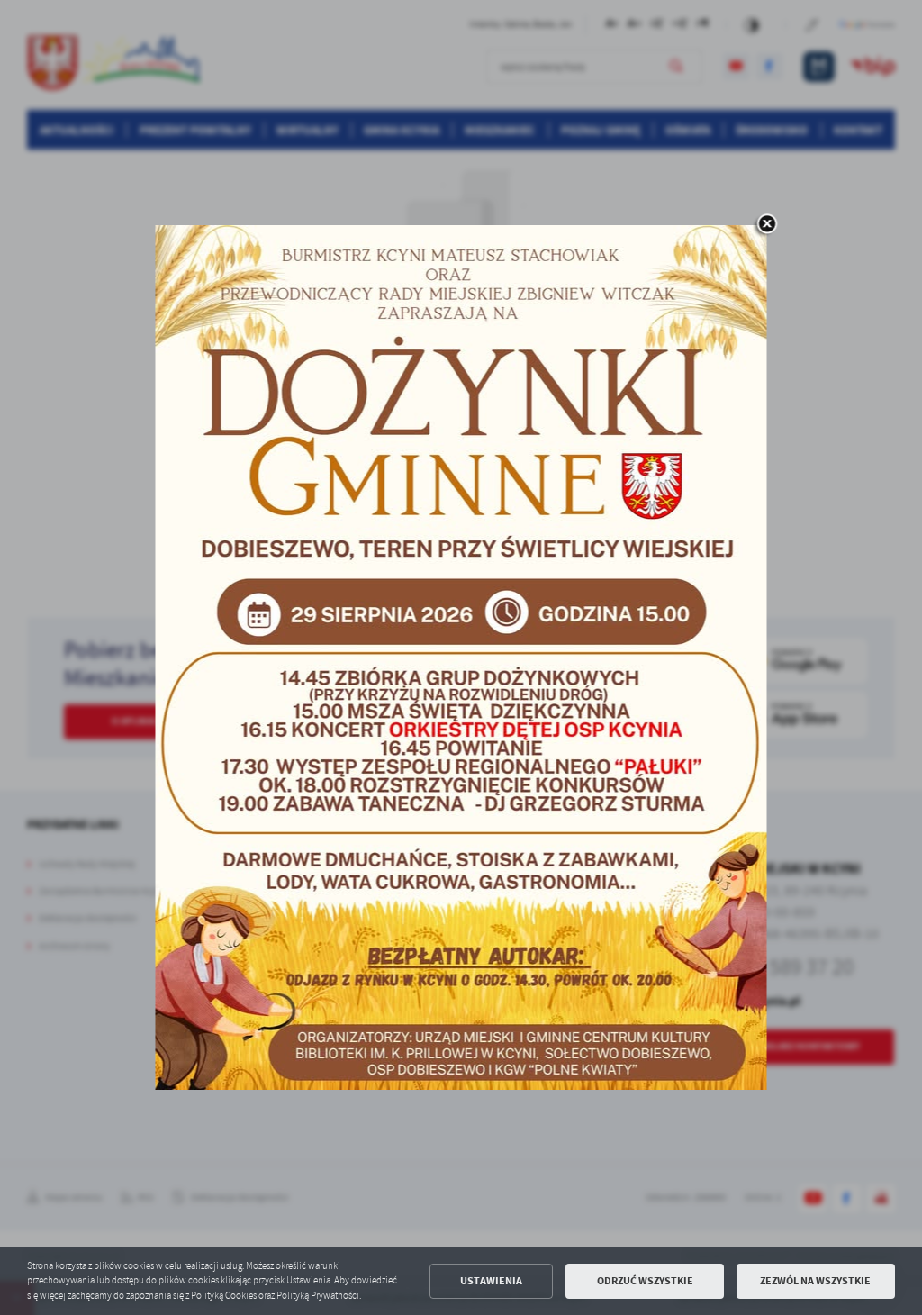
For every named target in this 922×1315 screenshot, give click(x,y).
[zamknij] (767, 225)
